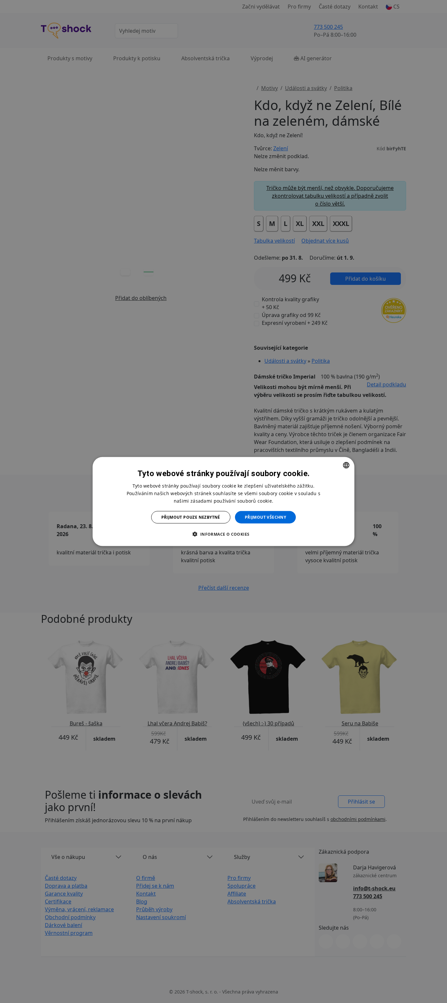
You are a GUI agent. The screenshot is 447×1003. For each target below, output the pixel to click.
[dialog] (223, 501)
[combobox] (346, 465)
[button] (223, 534)
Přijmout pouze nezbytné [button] (190, 517)
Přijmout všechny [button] (265, 517)
